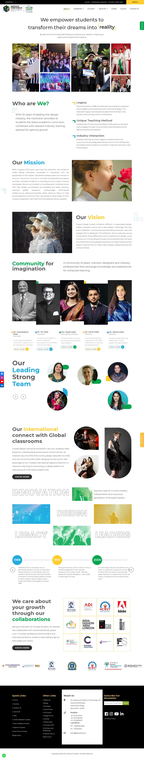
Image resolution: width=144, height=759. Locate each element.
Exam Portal (48, 709)
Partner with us (49, 734)
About (66, 9)
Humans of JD (49, 725)
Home (15, 700)
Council (123, 9)
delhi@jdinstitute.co (78, 733)
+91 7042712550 (76, 716)
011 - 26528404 (76, 729)
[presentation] (15, 396)
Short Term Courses (20, 731)
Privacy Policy (111, 719)
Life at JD (102, 9)
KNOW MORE (22, 477)
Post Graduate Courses (21, 723)
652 (83, 726)
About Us (47, 700)
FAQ (14, 716)
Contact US (134, 9)
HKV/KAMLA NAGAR (98, 2)
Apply (135, 2)
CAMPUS (9, 2)
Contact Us (17, 708)
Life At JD (16, 712)
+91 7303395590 (76, 718)
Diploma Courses (19, 727)
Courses (90, 9)
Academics (78, 9)
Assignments (48, 716)
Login (86, 2)
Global (114, 9)
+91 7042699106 (76, 720)
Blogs (46, 703)
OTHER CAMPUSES (115, 2)
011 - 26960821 (76, 726)
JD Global (47, 706)
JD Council (47, 712)
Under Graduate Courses (21, 720)
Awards (46, 719)
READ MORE (19, 349)
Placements (48, 722)
